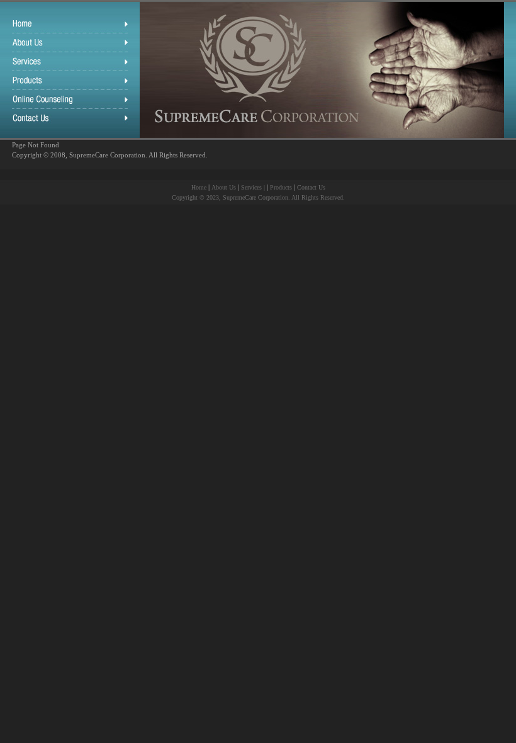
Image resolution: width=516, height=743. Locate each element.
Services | (254, 187)
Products (281, 187)
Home (198, 187)
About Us (223, 187)
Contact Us (311, 187)
